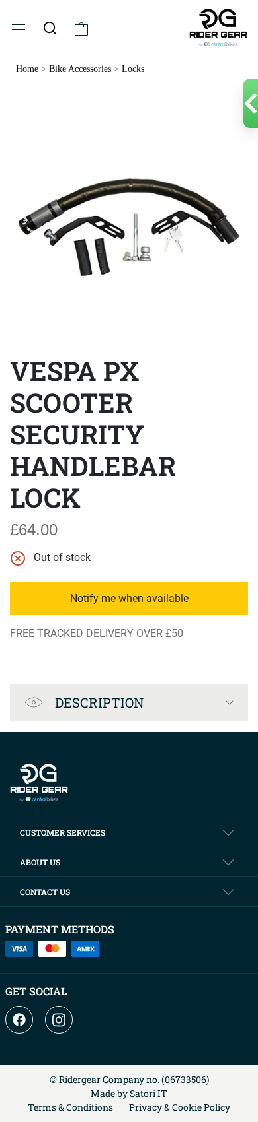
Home (27, 69)
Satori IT (148, 1093)
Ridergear (80, 1079)
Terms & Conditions (70, 1107)
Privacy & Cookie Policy (179, 1107)
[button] (50, 28)
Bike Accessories (80, 69)
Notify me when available (129, 598)
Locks (133, 69)
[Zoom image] (129, 229)
